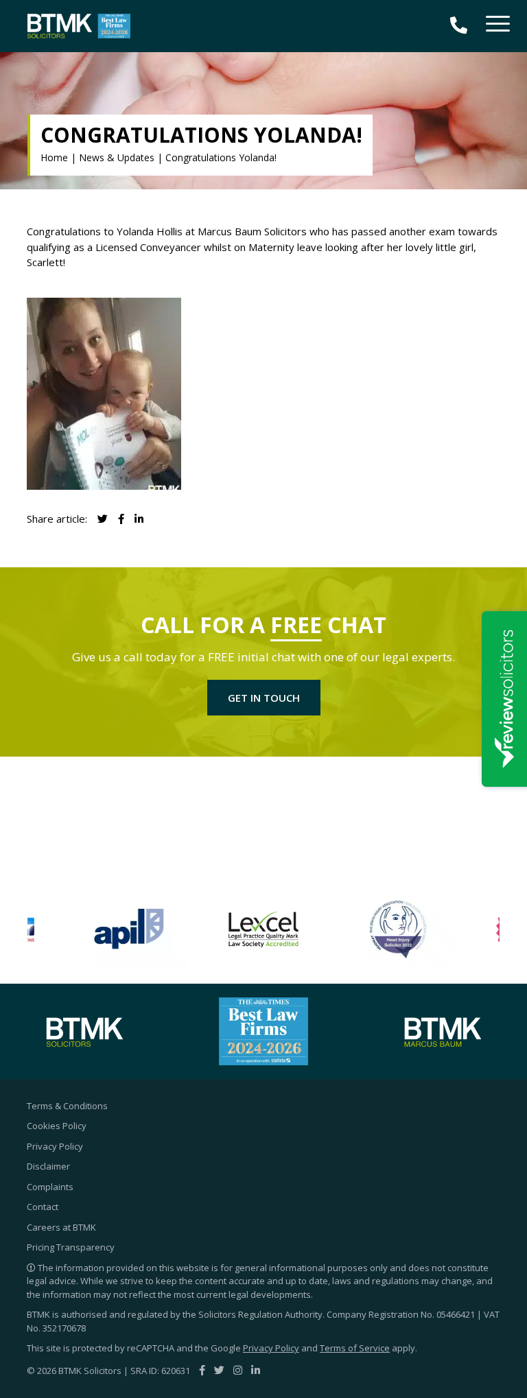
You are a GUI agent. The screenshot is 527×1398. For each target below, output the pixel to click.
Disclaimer (48, 1166)
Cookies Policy (56, 1125)
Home (54, 157)
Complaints (50, 1187)
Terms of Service (355, 1348)
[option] (129, 929)
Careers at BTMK (61, 1227)
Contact (42, 1206)
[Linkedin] (138, 518)
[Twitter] (219, 1370)
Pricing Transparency (71, 1247)
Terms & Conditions (67, 1106)
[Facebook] (202, 1370)
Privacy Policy (55, 1146)
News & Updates (116, 157)
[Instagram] (237, 1370)
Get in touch (264, 697)
